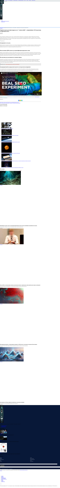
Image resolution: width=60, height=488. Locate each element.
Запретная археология (21, 0)
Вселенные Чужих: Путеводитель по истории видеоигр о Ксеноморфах (9, 135)
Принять (1, 470)
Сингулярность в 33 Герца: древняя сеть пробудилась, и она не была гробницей (12, 402)
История (30, 0)
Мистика (6, 0)
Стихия (27, 0)
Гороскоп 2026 (33, 0)
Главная (1, 27)
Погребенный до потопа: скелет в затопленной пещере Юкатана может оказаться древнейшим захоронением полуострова (18, 225)
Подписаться (2, 465)
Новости (4, 0)
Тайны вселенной (15, 0)
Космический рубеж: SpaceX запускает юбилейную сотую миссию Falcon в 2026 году (9, 441)
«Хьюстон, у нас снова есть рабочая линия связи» (7, 128)
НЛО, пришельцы (10, 0)
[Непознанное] (1, 19)
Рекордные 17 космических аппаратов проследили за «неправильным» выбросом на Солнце (12, 167)
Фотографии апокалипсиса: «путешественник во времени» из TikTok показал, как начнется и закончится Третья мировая (18, 344)
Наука (25, 0)
